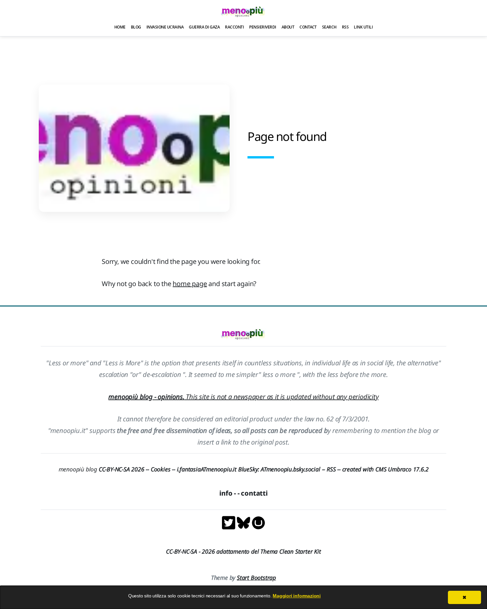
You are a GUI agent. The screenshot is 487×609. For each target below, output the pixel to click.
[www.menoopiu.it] (258, 522)
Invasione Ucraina (165, 27)
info (225, 493)
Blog (136, 27)
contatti (254, 493)
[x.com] (229, 522)
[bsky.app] (244, 522)
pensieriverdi (262, 27)
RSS (345, 27)
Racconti (234, 27)
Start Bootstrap (256, 577)
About (288, 27)
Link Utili (363, 27)
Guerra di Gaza (204, 27)
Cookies (161, 469)
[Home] (243, 11)
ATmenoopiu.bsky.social (290, 469)
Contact (308, 27)
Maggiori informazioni (297, 595)
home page (190, 283)
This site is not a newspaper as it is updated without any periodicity (243, 396)
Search (329, 27)
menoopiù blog (105, 469)
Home (120, 27)
